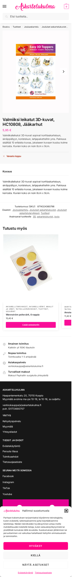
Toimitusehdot (10, 456)
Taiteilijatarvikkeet (26, 309)
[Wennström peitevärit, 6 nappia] (30, 268)
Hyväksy (35, 546)
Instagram (8, 482)
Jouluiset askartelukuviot (54, 27)
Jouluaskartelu (31, 27)
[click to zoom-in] (36, 71)
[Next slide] (63, 71)
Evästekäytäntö (25, 572)
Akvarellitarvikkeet (17, 307)
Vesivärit (10, 311)
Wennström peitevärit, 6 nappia (22, 314)
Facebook (8, 476)
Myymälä (8, 426)
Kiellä (36, 555)
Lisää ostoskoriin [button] (30, 325)
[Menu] (8, 6)
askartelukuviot (45, 216)
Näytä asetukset (35, 564)
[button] (66, 510)
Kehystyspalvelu (12, 421)
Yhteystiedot (10, 431)
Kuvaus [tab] (7, 171)
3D (34, 216)
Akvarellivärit (37, 307)
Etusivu (6, 27)
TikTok (6, 488)
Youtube (7, 494)
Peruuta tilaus (10, 451)
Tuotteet (17, 27)
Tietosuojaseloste (43, 572)
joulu (57, 216)
